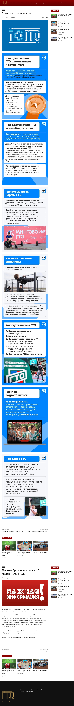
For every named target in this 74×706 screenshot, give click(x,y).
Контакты (50, 3)
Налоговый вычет (60, 3)
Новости (12, 3)
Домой (3, 8)
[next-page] (5, 558)
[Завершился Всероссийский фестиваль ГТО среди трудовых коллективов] (24, 546)
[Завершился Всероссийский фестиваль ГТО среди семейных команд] (9, 546)
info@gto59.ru (8, 17)
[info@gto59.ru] (2, 17)
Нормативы (20, 3)
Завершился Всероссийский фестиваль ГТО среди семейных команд (9, 554)
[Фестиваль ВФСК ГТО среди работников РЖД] (54, 39)
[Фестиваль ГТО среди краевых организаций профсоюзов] (40, 546)
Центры (38, 3)
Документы (29, 3)
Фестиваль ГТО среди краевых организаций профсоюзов (63, 31)
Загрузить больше (61, 44)
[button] (70, 3)
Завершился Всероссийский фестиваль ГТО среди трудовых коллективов (24, 554)
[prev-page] (2, 558)
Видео (44, 3)
